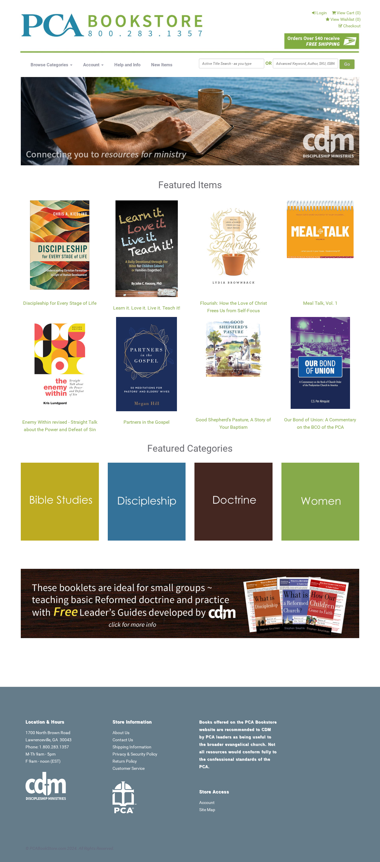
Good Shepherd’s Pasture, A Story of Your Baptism (233, 423)
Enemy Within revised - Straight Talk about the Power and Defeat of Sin (59, 426)
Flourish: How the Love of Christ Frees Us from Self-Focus (233, 307)
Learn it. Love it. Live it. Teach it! (146, 308)
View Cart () (349, 12)
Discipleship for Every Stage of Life (59, 303)
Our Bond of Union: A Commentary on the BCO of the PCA (320, 423)
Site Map (207, 809)
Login (321, 12)
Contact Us (123, 739)
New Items (161, 64)
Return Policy (125, 761)
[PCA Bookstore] (51, 27)
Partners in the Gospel (147, 422)
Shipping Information (132, 747)
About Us (121, 732)
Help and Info (127, 64)
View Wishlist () (345, 19)
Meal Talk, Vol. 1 (320, 303)
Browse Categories (50, 64)
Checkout (352, 25)
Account (92, 64)
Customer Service (129, 768)
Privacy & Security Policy (135, 754)
